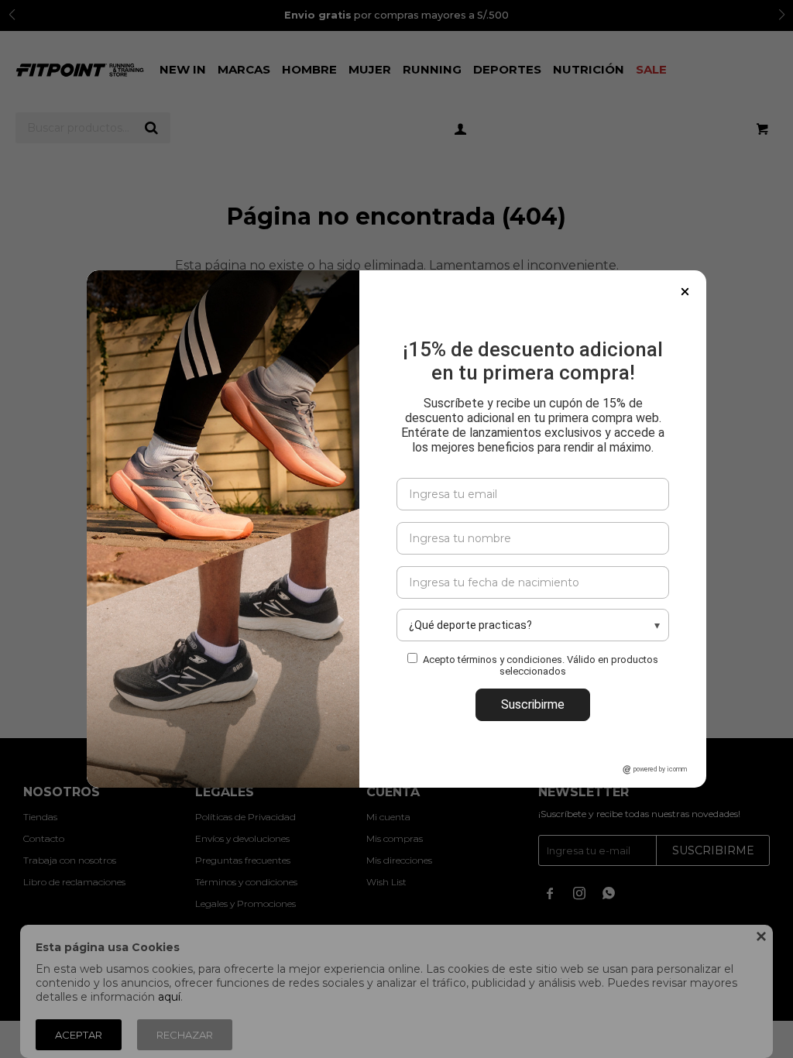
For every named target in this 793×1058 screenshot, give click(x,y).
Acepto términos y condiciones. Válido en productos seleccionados (540, 665)
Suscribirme (533, 704)
